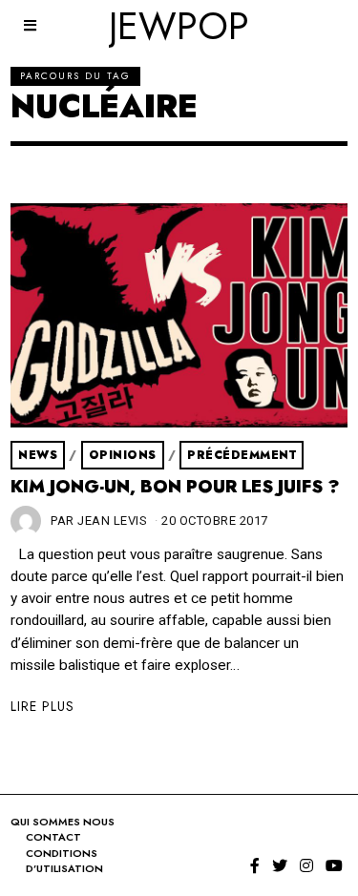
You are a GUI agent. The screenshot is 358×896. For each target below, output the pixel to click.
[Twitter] (279, 865)
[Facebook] (254, 865)
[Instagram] (306, 865)
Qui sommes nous (63, 821)
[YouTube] (334, 865)
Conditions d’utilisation (64, 861)
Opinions (123, 455)
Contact (53, 836)
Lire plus (42, 706)
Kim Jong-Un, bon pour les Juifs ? (175, 486)
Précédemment (241, 455)
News (37, 455)
